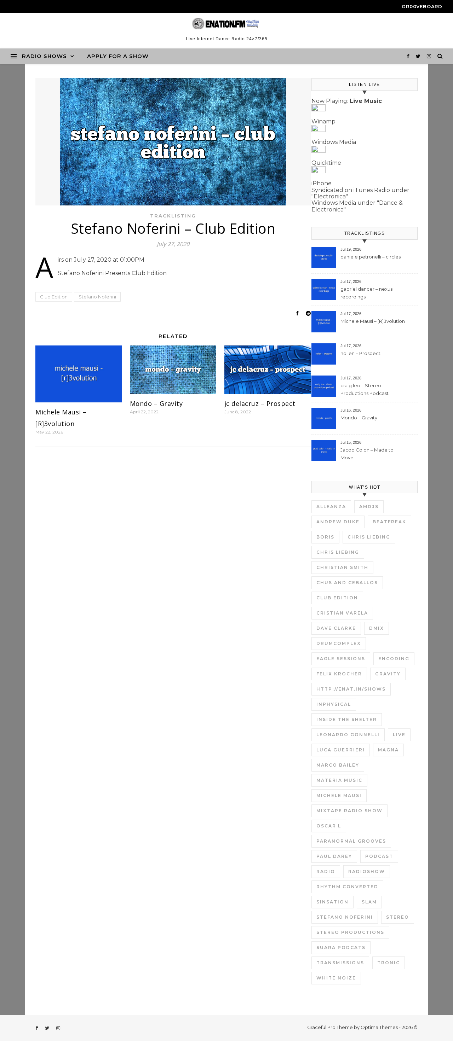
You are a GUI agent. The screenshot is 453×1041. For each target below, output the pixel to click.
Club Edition (54, 296)
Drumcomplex (338, 643)
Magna (388, 749)
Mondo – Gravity (156, 403)
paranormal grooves (351, 841)
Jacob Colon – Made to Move (367, 453)
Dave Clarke (336, 628)
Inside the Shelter (346, 719)
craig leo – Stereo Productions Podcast (364, 389)
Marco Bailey (337, 765)
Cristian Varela (342, 613)
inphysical (333, 704)
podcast (379, 856)
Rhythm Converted (347, 886)
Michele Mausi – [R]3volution (372, 321)
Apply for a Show (118, 56)
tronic (388, 962)
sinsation (332, 902)
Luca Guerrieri (340, 749)
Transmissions (340, 962)
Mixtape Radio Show (349, 810)
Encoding (393, 658)
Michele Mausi (339, 795)
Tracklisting (173, 216)
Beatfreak (389, 521)
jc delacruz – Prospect (260, 403)
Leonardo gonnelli (348, 734)
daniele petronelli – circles (370, 257)
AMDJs (369, 506)
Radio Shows (44, 56)
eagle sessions (340, 658)
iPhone (321, 183)
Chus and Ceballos (347, 582)
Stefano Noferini (97, 296)
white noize (336, 978)
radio (325, 871)
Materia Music (339, 780)
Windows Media (333, 142)
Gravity (388, 673)
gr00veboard (422, 6)
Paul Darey (334, 856)
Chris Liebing (369, 537)
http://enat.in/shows (351, 689)
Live (399, 734)
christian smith (342, 567)
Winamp (323, 121)
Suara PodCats (341, 947)
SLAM (369, 902)
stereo (397, 917)
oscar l (328, 825)
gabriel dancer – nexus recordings (366, 292)
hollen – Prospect (360, 353)
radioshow (366, 871)
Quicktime (326, 162)
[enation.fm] (226, 23)
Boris (325, 537)
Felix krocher (339, 673)
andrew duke (338, 521)
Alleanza (331, 506)
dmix (376, 628)
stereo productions (350, 932)
